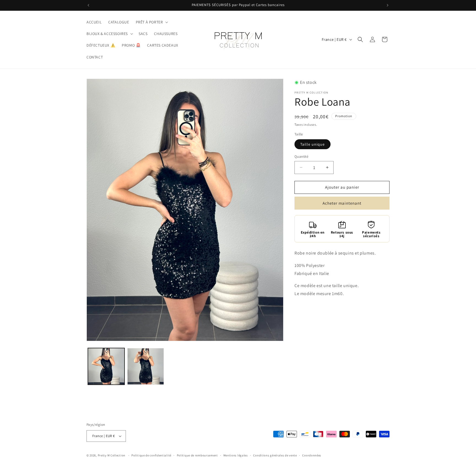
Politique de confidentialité (151, 455)
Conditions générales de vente (275, 455)
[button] (151, 22)
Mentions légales (235, 455)
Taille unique (312, 144)
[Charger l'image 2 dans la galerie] (145, 366)
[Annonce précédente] (88, 5)
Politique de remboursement (197, 455)
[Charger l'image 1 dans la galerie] (106, 366)
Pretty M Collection (111, 455)
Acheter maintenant (342, 203)
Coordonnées (311, 455)
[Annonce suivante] (388, 5)
